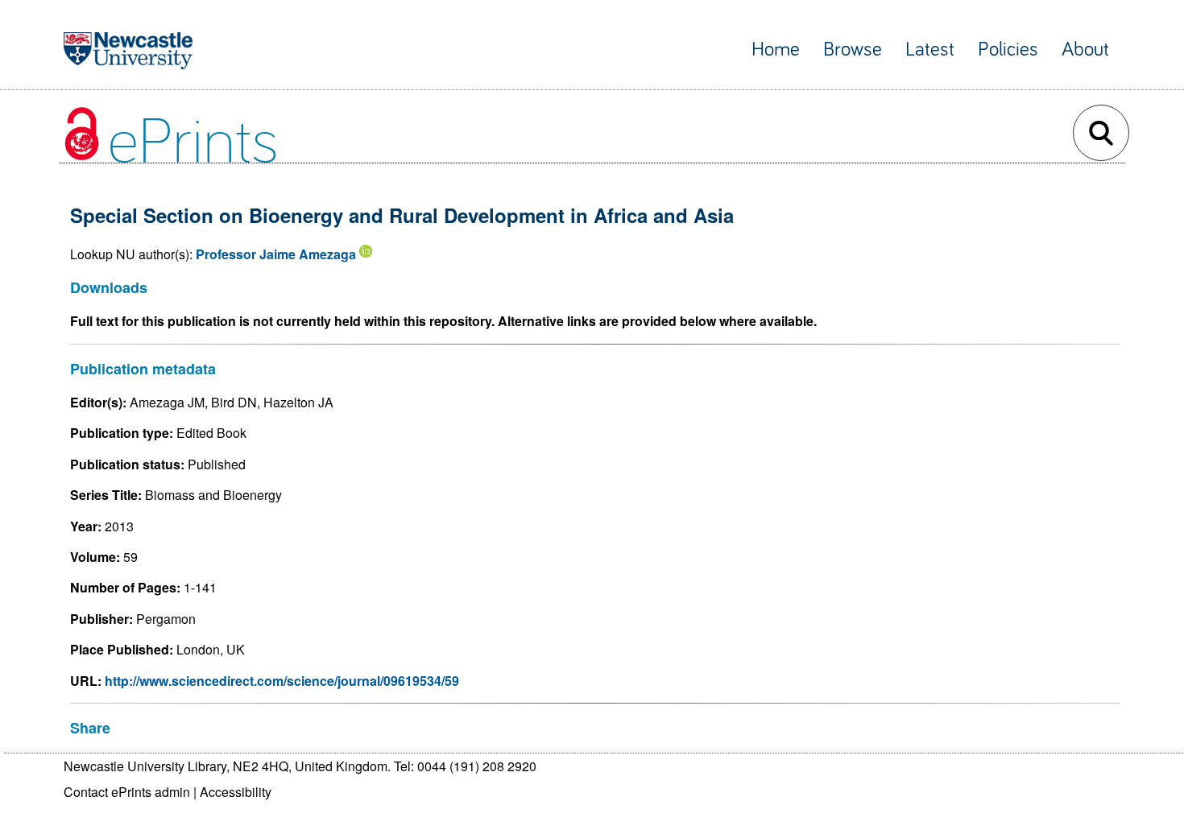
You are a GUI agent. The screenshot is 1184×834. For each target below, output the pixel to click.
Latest (929, 49)
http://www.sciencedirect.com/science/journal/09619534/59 (282, 680)
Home (775, 49)
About (1085, 49)
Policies (1008, 49)
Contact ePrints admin (127, 791)
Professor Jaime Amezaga (276, 254)
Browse (852, 49)
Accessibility (235, 791)
